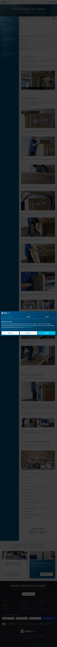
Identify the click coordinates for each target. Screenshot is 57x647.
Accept (46, 333)
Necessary (10, 333)
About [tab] (47, 316)
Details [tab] (28, 316)
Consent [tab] (10, 316)
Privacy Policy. (29, 327)
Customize (27, 333)
